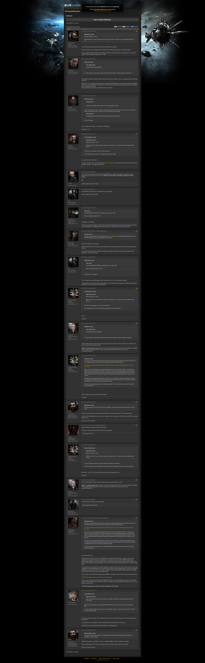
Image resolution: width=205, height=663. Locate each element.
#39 (82, 590)
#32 (82, 355)
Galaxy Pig (70, 335)
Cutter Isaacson (71, 529)
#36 (82, 480)
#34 (82, 425)
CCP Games (94, 658)
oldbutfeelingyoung (72, 300)
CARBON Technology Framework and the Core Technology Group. (97, 577)
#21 (82, 31)
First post (136, 26)
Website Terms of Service (105, 658)
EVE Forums (67, 8)
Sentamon (70, 437)
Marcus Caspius (71, 602)
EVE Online (86, 658)
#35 (82, 444)
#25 (82, 172)
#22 (82, 58)
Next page (76, 23)
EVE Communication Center (76, 8)
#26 (82, 189)
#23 (82, 95)
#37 (82, 499)
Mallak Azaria (71, 219)
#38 (82, 518)
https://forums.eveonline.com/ (102, 11)
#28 (82, 231)
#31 (82, 323)
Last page (77, 23)
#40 (82, 630)
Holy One (70, 145)
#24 (82, 134)
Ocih (69, 201)
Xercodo (70, 107)
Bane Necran (71, 242)
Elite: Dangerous (109, 162)
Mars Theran (71, 511)
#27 (82, 207)
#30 (82, 288)
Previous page (67, 23)
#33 (82, 402)
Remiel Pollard (71, 42)
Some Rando (71, 413)
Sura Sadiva (71, 70)
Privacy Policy (116, 658)
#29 (82, 257)
